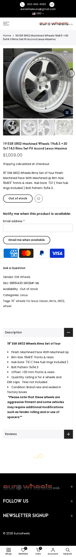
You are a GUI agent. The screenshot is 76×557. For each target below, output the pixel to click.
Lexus (24, 295)
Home (7, 35)
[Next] (70, 73)
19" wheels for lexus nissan (29, 301)
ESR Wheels (22, 277)
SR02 (61, 301)
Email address (14, 221)
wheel (7, 306)
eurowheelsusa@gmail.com (38, 9)
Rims (52, 301)
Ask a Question (14, 268)
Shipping (9, 164)
